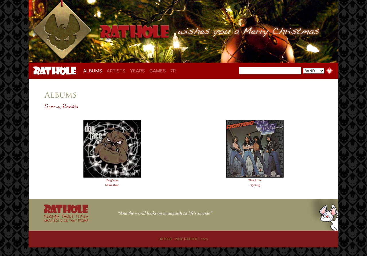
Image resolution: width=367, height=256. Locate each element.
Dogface (112, 180)
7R (173, 71)
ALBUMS (93, 71)
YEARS (137, 71)
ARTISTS (116, 71)
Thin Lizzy (255, 180)
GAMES (157, 71)
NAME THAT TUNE (66, 218)
